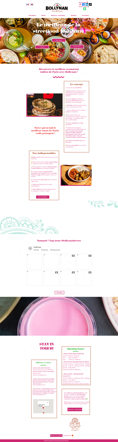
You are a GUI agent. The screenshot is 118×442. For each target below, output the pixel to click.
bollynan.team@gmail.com (40, 375)
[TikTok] (90, 4)
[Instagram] (80, 4)
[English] (32, 4)
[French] (28, 4)
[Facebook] (83, 4)
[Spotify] (84, 8)
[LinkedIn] (87, 4)
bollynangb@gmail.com (39, 384)
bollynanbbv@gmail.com (39, 394)
